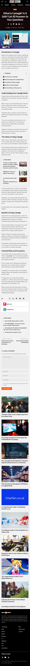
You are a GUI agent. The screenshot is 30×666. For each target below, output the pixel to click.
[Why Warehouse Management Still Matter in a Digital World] (15, 474)
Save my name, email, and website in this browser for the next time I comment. (15, 384)
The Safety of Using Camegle (12, 82)
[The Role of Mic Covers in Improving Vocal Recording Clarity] (15, 404)
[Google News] (4, 309)
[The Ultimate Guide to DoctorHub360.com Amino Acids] (15, 520)
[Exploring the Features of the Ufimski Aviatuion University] (15, 590)
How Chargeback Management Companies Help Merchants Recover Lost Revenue (15, 461)
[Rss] (8, 657)
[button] (3, 2)
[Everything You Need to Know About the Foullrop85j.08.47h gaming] (15, 428)
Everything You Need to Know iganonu (14, 606)
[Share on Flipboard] (14, 24)
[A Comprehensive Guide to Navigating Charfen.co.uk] (15, 497)
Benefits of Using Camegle (11, 85)
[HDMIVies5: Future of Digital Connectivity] (23, 173)
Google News (10, 309)
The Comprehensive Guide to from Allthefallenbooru (12, 577)
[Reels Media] (15, 2)
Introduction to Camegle (10, 76)
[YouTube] (5, 657)
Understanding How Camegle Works (14, 79)
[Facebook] (2, 657)
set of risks (9, 256)
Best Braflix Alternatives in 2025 (14, 321)
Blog (15, 9)
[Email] (16, 24)
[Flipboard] (4, 304)
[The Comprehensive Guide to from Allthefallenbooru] (15, 566)
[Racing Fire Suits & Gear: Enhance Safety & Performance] (15, 543)
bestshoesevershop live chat (13, 332)
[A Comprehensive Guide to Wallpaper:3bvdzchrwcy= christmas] (23, 179)
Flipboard (9, 304)
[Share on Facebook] (8, 24)
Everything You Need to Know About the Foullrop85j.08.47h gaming (14, 438)
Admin (8, 27)
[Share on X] (11, 24)
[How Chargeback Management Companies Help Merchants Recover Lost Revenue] (15, 451)
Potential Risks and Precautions (13, 88)
